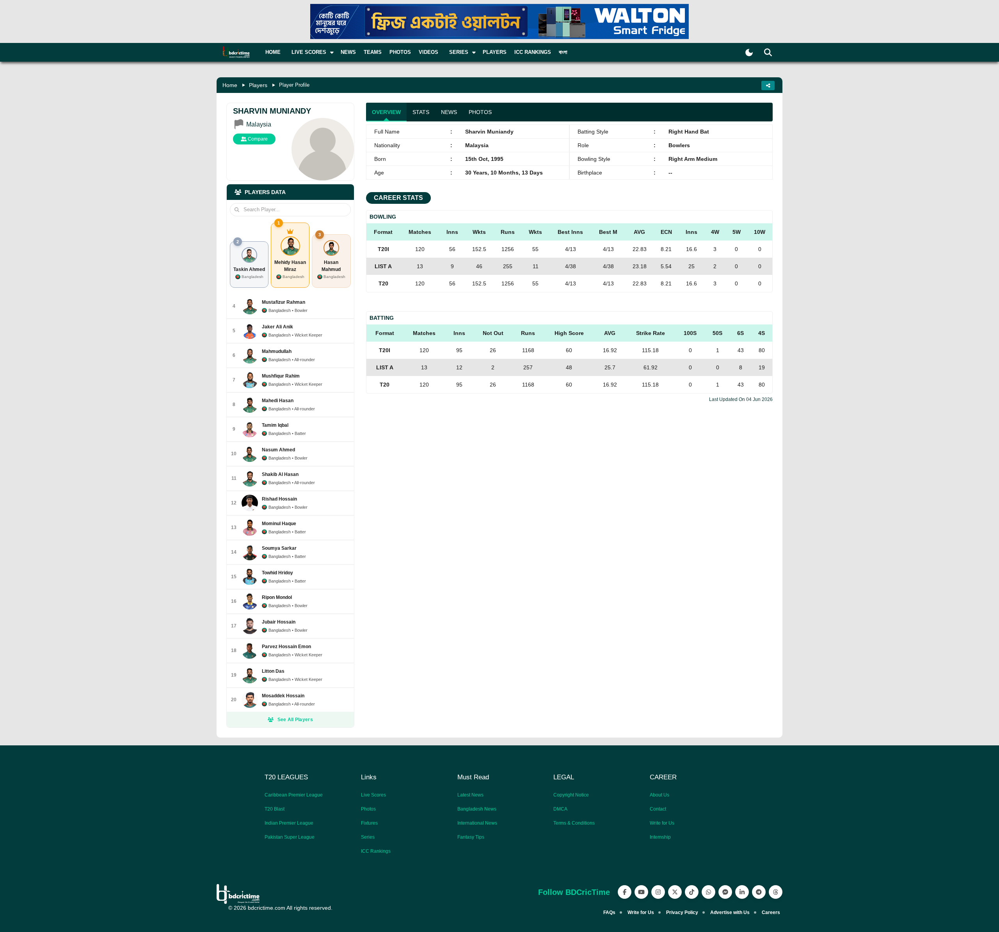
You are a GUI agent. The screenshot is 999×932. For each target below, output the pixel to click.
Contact (658, 809)
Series (368, 837)
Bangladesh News (476, 809)
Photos (400, 52)
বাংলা (563, 52)
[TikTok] (692, 892)
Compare (257, 139)
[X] (675, 892)
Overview (386, 112)
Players (495, 52)
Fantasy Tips (470, 837)
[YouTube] (641, 892)
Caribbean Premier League (294, 795)
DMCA (560, 809)
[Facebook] (624, 892)
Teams (373, 52)
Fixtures (369, 823)
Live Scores (373, 795)
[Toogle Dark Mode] (749, 52)
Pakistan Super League (290, 837)
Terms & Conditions (574, 823)
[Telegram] (759, 892)
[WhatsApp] (708, 892)
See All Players (295, 719)
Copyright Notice (571, 795)
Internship (660, 837)
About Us (659, 795)
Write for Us (662, 823)
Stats (420, 112)
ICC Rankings (532, 52)
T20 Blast (274, 809)
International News (477, 823)
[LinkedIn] (742, 892)
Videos (428, 52)
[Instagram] (658, 892)
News (348, 52)
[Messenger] (725, 892)
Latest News (470, 795)
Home (273, 52)
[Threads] (775, 892)
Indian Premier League (289, 823)
